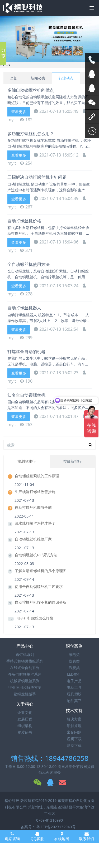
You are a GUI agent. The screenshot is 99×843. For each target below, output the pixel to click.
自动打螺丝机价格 (24, 221)
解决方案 (74, 719)
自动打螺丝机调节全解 (33, 507)
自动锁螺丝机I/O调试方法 (36, 554)
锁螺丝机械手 (25, 693)
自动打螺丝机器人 (24, 308)
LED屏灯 (74, 674)
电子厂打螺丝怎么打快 (34, 618)
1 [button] (46, 65)
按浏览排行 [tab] (26, 461)
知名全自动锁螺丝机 (26, 395)
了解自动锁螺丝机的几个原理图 (41, 570)
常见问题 (74, 732)
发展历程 (24, 719)
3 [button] (54, 65)
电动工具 (74, 687)
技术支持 (74, 710)
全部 (13, 78)
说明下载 (74, 738)
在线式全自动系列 (25, 667)
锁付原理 (74, 725)
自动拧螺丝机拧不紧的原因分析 (41, 602)
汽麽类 (74, 667)
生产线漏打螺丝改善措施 (35, 491)
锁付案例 (74, 646)
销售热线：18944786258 (49, 758)
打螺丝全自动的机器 (26, 351)
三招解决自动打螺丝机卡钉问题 (37, 177)
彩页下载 (74, 745)
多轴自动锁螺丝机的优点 (30, 90)
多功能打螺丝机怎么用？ (30, 134)
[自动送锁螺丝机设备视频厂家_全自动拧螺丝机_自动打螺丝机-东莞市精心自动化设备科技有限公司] (22, 8)
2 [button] (50, 65)
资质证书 (24, 732)
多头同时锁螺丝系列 (24, 674)
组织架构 (24, 725)
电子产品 (74, 680)
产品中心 (24, 646)
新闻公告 (38, 78)
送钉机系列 (25, 654)
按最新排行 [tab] (72, 461)
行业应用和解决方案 (24, 687)
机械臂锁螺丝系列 (25, 680)
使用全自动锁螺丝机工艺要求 (39, 586)
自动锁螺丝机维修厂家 (33, 539)
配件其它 (74, 700)
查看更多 (18, 111)
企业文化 (24, 712)
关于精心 (24, 704)
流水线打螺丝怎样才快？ (35, 523)
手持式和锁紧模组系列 (24, 661)
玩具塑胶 (74, 693)
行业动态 (66, 78)
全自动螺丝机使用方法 (28, 264)
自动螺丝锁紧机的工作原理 (37, 475)
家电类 (74, 654)
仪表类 (74, 661)
